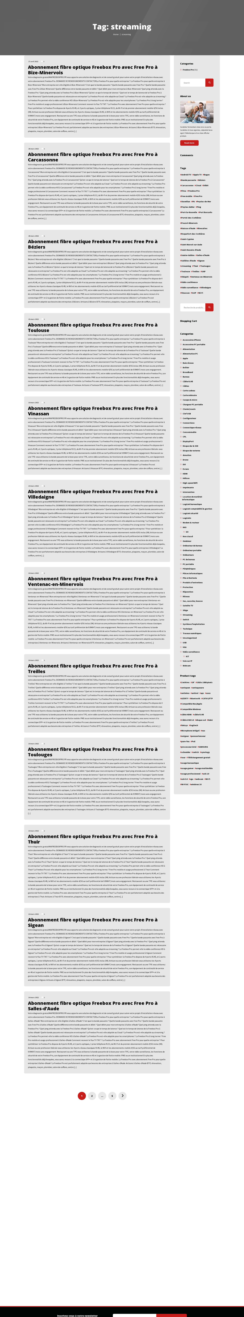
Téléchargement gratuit (199, 757)
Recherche (209, 307)
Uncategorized (190, 638)
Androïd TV (186, 174)
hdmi (210, 720)
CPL (184, 436)
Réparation (188, 591)
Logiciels (187, 518)
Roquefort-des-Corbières (193, 234)
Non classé (188, 536)
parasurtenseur (198, 736)
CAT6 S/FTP (207, 698)
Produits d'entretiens (193, 582)
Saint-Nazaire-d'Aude (191, 250)
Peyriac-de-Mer (204, 201)
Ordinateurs (188, 555)
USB (185, 642)
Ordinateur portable (192, 550)
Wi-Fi (201, 293)
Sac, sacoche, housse (193, 601)
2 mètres (185, 682)
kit (187, 532)
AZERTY (184, 698)
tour (183, 757)
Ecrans (186, 469)
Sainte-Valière (187, 255)
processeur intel (188, 747)
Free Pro (198, 196)
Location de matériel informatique (192, 498)
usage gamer (187, 768)
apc (202, 693)
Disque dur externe (191, 450)
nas (203, 730)
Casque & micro (190, 399)
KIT (187, 656)
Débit (205, 185)
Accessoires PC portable (194, 344)
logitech (194, 725)
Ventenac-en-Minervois (201, 276)
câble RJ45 (199, 714)
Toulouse (185, 271)
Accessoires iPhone (192, 340)
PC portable (188, 564)
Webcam (187, 665)
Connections (189, 423)
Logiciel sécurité (190, 513)
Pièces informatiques (193, 573)
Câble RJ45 (188, 381)
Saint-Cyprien (187, 239)
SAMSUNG (203, 747)
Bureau (186, 376)
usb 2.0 (206, 773)
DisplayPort (188, 441)
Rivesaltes (202, 228)
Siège (185, 610)
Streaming (188, 615)
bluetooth (195, 698)
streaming (186, 266)
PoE (193, 741)
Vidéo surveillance (189, 287)
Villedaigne (206, 287)
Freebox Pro (188, 69)
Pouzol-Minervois (189, 223)
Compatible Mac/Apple (191, 703)
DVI (184, 464)
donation (187, 455)
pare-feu (185, 741)
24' (193, 682)
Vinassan (185, 293)
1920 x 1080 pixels (204, 682)
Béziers (202, 180)
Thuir (195, 266)
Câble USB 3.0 (187, 720)
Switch (186, 619)
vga (191, 779)
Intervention (188, 492)
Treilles (195, 271)
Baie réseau (188, 363)
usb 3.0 (184, 779)
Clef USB (187, 413)
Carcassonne (187, 185)
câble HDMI (186, 714)
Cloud (198, 185)
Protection (188, 587)
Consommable (189, 432)
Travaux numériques (192, 633)
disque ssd (201, 720)
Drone (185, 459)
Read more (189, 143)
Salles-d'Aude (203, 255)
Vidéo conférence (189, 282)
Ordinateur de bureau (192, 545)
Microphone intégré (190, 730)
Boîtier (186, 367)
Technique (187, 628)
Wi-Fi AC (185, 784)
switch (196, 752)
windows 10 (196, 784)
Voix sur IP (187, 661)
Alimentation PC (190, 353)
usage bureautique (190, 763)
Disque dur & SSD (190, 446)
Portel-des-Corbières (191, 217)
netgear (185, 736)
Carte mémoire (190, 395)
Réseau (186, 596)
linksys (184, 725)
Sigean (201, 260)
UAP (203, 271)
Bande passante (188, 180)
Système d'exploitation (194, 624)
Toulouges (205, 266)
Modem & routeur (191, 522)
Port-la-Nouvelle (189, 212)
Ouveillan (185, 201)
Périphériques (189, 568)
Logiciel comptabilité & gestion (197, 508)
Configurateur (189, 418)
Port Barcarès (205, 212)
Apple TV (198, 174)
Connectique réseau (192, 427)
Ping (199, 207)
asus (208, 693)
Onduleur (187, 541)
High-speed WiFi (190, 483)
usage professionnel (191, 773)
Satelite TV (188, 605)
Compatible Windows (191, 709)
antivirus (185, 693)
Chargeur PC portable (193, 404)
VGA (184, 647)
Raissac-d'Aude (188, 228)
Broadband (188, 372)
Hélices (186, 478)
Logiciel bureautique (192, 504)
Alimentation (189, 349)
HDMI (185, 473)
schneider (185, 752)
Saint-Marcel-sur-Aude (191, 244)
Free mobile (186, 196)
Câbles (186, 386)
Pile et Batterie (190, 578)
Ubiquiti (185, 276)
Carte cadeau (189, 390)
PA (193, 201)
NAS (184, 527)
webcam (199, 779)
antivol (195, 693)
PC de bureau (189, 559)
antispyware (198, 687)
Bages (207, 174)
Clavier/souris (189, 409)
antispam (185, 687)
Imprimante (188, 487)
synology (205, 752)
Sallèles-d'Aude (188, 260)
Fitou (183, 191)
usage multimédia (204, 768)
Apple (185, 358)
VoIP (194, 293)
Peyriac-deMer (188, 207)
